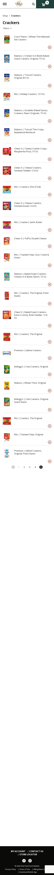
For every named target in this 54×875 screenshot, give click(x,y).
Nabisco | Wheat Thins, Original (30, 382)
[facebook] (24, 861)
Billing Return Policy (41, 869)
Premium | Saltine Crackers (27, 350)
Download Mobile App (28, 872)
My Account (18, 851)
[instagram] (30, 861)
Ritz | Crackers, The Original (28, 334)
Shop (5, 15)
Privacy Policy (10, 869)
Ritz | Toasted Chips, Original (28, 434)
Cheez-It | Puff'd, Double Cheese (30, 238)
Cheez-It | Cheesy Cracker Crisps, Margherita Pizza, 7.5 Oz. (30, 150)
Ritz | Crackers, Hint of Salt (27, 186)
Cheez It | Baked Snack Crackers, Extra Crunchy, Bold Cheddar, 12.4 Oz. (30, 315)
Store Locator (28, 854)
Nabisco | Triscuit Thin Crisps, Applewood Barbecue (29, 131)
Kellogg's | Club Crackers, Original (31, 366)
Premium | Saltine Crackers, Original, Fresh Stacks (28, 452)
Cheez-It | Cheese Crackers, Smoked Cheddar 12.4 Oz (28, 169)
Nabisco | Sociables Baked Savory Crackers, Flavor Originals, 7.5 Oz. (30, 112)
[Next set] (41, 467)
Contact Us (36, 851)
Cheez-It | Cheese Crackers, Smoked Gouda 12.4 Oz (28, 204)
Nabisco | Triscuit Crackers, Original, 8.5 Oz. (28, 76)
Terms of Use (24, 869)
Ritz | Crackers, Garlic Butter (28, 222)
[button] (49, 47)
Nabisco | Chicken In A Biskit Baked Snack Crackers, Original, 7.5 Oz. (31, 57)
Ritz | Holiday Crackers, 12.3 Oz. (29, 94)
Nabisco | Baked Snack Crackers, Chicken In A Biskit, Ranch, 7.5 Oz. (30, 275)
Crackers (15, 15)
